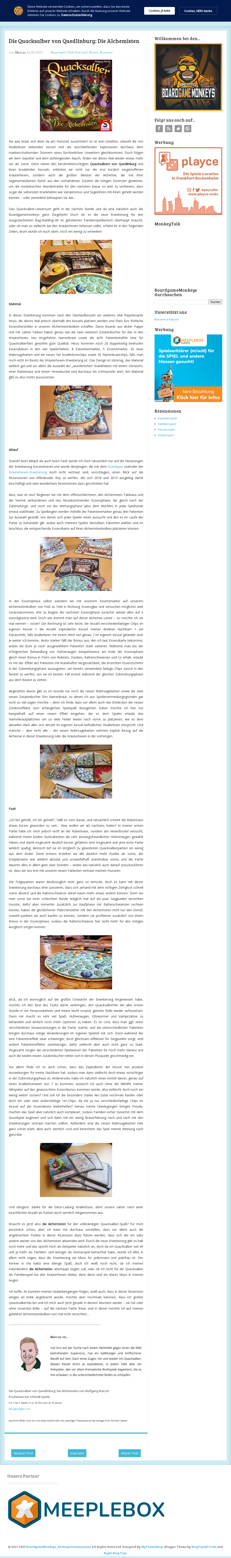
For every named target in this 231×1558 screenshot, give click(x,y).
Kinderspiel (165, 435)
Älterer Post (130, 1453)
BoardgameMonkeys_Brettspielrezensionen (58, 1547)
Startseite (77, 1453)
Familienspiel (167, 424)
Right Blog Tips (115, 1553)
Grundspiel (115, 466)
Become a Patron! (167, 319)
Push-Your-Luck (77, 52)
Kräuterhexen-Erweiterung (28, 472)
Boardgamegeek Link (19, 1408)
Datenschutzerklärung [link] (76, 15)
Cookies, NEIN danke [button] (198, 11)
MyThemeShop (152, 1547)
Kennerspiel (58, 52)
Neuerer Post (23, 1453)
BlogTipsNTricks (204, 1547)
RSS (168, 128)
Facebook (159, 128)
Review (93, 52)
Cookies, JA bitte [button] (159, 11)
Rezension (106, 52)
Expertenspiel (167, 418)
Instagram (187, 128)
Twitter (178, 128)
